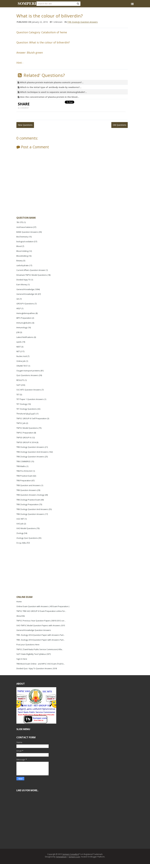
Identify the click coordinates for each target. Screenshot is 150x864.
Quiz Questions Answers (27, 375)
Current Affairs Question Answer (30, 270)
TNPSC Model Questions (27, 428)
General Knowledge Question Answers (33, 630)
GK (17, 299)
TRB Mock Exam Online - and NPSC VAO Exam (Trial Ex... (40, 663)
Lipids (19, 342)
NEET (18, 346)
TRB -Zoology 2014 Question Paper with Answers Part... (40, 635)
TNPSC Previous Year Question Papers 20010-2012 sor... (41, 620)
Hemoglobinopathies (25, 313)
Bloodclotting (22, 256)
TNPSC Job (20, 423)
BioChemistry (22, 236)
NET (18, 351)
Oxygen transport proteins (28, 370)
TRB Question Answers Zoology (30, 495)
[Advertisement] (38, 570)
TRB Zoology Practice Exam (28, 499)
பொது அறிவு (21, 542)
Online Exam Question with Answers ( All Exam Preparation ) (42, 606)
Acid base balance (24, 227)
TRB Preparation (23, 480)
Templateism (61, 856)
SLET (18, 385)
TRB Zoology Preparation (27, 504)
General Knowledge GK (26, 294)
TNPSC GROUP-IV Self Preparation (31, 418)
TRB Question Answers (26, 490)
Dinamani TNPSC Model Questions (31, 275)
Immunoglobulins (24, 322)
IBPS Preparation (23, 318)
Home (19, 601)
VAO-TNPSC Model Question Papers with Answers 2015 (40, 625)
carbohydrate (22, 265)
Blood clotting (22, 251)
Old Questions (119, 125)
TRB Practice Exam (24, 475)
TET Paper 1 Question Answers (30, 399)
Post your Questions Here (27, 644)
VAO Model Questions (26, 528)
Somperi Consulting (70, 854)
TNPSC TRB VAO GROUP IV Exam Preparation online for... (41, 611)
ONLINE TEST (22, 365)
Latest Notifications (24, 337)
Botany (19, 260)
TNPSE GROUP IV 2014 (26, 442)
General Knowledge (25, 289)
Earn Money (21, 284)
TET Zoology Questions (26, 409)
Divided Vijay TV (23, 279)
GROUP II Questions (25, 303)
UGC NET (20, 518)
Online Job (20, 361)
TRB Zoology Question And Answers (32, 452)
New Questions (25, 125)
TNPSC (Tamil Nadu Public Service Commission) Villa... (39, 649)
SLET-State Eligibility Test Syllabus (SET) (33, 654)
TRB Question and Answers (28, 485)
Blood (19, 246)
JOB (17, 332)
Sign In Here (21, 659)
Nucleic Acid (21, 356)
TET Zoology (21, 404)
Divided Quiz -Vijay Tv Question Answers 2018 (36, 668)
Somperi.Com (74, 856)
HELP (18, 308)
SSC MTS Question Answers (28, 389)
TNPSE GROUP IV (23, 437)
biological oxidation (25, 241)
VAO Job (19, 523)
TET (17, 394)
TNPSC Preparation (24, 432)
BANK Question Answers (27, 232)
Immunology (21, 327)
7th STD (19, 222)
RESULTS (20, 380)
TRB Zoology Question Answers (30, 447)
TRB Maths (21, 466)
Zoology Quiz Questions (27, 538)
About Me (20, 616)
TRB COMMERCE (23, 461)
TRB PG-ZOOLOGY (24, 471)
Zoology (20, 533)
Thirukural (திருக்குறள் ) (26, 413)
